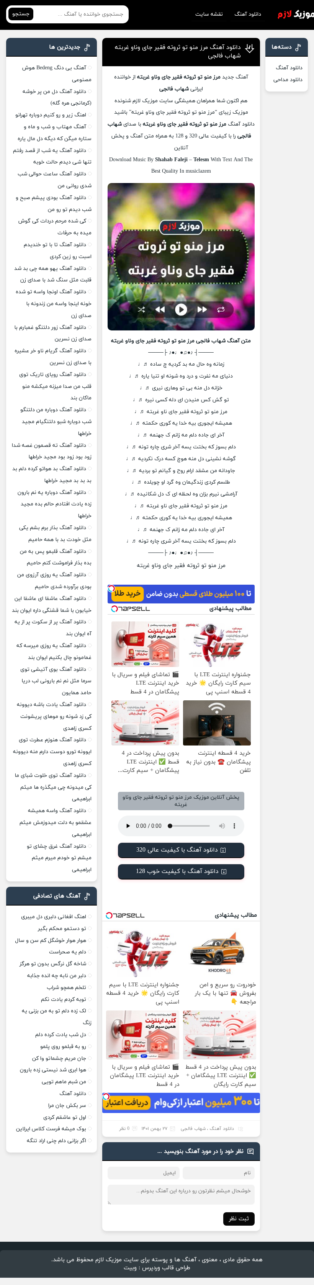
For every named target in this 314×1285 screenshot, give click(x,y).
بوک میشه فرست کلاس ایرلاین (51, 1129)
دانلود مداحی (288, 79)
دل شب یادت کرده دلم (60, 1034)
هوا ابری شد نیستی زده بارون (53, 1070)
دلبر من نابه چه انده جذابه (56, 975)
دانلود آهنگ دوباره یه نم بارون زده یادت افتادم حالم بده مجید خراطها (55, 504)
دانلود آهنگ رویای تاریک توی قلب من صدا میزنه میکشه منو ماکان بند (55, 386)
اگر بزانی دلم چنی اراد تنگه (56, 1140)
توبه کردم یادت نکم (63, 999)
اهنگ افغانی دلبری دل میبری (53, 916)
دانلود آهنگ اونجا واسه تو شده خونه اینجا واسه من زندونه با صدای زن (54, 303)
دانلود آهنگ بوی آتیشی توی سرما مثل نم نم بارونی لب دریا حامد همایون (56, 681)
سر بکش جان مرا (67, 1105)
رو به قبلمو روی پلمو (63, 1046)
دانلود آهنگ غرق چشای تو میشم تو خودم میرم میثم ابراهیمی (59, 858)
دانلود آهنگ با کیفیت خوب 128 (177, 871)
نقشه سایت (209, 14)
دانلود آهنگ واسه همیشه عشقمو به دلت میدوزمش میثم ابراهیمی (56, 822)
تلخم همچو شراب (66, 987)
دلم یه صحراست (67, 952)
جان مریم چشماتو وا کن (59, 1058)
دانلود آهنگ (247, 14)
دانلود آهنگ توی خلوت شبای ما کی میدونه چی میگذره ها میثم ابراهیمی (53, 787)
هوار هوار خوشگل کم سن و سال (50, 940)
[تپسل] (111, 588)
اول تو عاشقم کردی (64, 1117)
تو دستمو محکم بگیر (62, 928)
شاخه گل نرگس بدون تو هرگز (53, 964)
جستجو (20, 14)
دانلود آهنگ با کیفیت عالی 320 (177, 850)
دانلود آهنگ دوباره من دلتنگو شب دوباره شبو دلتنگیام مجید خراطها (56, 421)
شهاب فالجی (193, 1129)
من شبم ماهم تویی (64, 1082)
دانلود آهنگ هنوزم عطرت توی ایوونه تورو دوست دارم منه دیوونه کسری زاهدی (52, 751)
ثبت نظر (239, 1219)
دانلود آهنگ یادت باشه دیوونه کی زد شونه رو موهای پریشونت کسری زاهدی (54, 716)
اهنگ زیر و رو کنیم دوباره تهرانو (50, 115)
